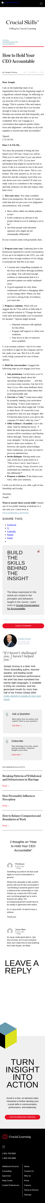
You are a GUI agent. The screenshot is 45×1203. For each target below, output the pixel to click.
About (26, 1166)
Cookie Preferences (10, 1185)
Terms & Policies (31, 1190)
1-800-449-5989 (9, 1158)
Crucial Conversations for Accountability (10, 42)
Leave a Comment (23, 626)
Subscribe (16, 755)
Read (5, 786)
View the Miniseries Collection (22, 1117)
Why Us (27, 1176)
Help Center (7, 1181)
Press (26, 1181)
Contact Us (29, 1171)
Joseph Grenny (24, 638)
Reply (19, 868)
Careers (27, 1185)
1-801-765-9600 (9, 1153)
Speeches (6, 1176)
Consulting (6, 1171)
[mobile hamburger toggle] (41, 3)
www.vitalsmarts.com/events (15, 512)
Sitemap (27, 1195)
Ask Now (16, 726)
